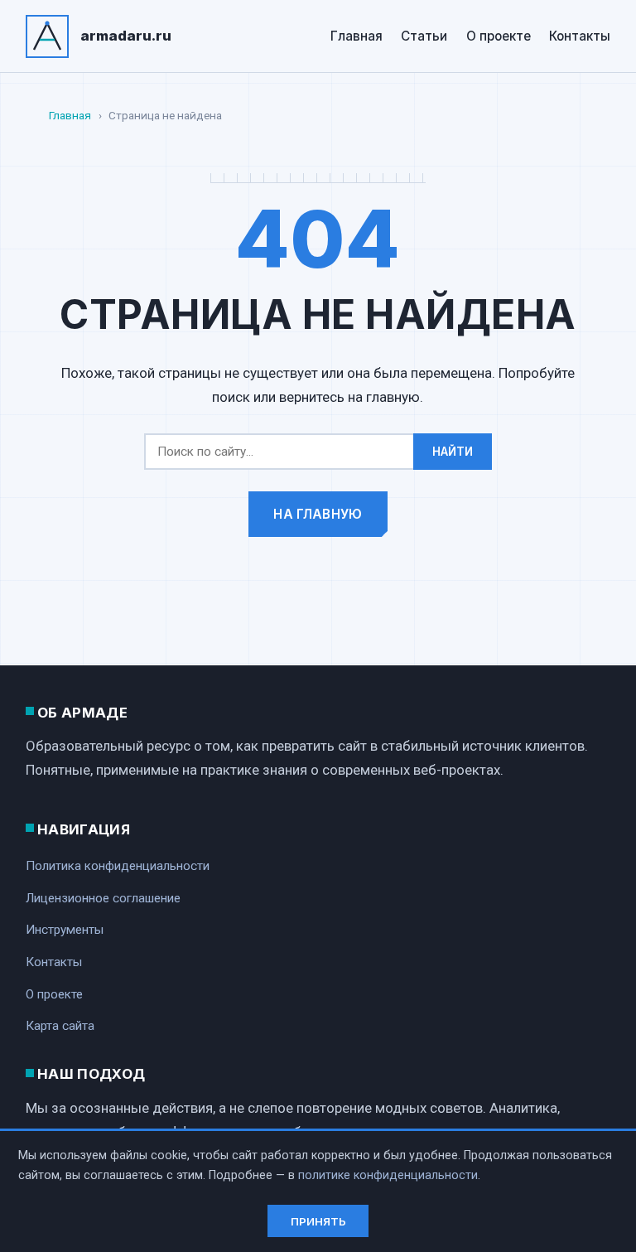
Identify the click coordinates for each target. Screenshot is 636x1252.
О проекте (498, 36)
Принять (318, 1221)
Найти (452, 451)
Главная (356, 36)
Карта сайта (60, 1025)
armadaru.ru (125, 35)
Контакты (579, 36)
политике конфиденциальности (388, 1175)
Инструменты (65, 929)
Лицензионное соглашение (103, 898)
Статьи (424, 36)
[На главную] (47, 36)
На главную (317, 514)
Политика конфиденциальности (118, 865)
